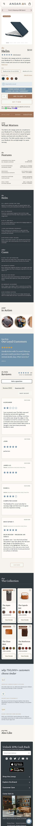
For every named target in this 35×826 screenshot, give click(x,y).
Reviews (17, 114)
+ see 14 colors (7, 614)
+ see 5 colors (22, 614)
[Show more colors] (30, 76)
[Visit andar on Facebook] (11, 758)
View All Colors (28, 75)
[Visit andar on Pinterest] (27, 759)
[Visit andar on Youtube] (23, 758)
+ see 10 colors (22, 651)
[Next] (31, 10)
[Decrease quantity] (3, 96)
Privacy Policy (10, 823)
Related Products (28, 114)
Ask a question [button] (16, 381)
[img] (16, 408)
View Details (9, 620)
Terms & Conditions (21, 823)
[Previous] (2, 10)
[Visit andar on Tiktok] (19, 758)
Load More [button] (16, 565)
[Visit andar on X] (15, 758)
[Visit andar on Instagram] (7, 759)
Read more (4, 64)
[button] (29, 821)
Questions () (19, 388)
